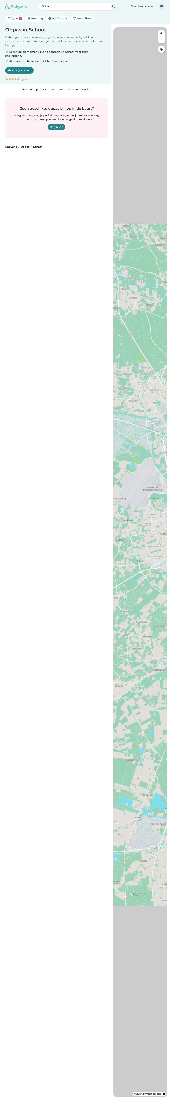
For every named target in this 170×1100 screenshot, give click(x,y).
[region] (140, 562)
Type (16, 18)
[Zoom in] (161, 33)
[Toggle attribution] (164, 1094)
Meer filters (84, 18)
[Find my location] (161, 49)
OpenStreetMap (153, 1093)
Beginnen (56, 127)
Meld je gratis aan (19, 70)
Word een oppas (142, 6)
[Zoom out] (161, 40)
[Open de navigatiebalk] (161, 6)
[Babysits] (16, 6)
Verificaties (59, 18)
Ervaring (37, 18)
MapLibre (138, 1093)
